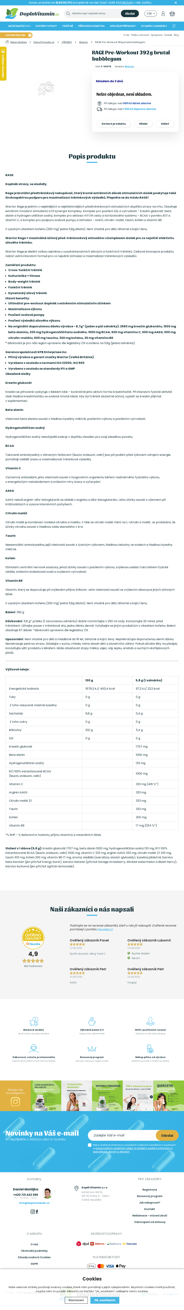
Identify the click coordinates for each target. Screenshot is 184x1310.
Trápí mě (67, 26)
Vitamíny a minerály (154, 26)
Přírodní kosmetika (91, 26)
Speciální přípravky (123, 26)
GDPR (34, 1264)
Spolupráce (157, 35)
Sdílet (165, 124)
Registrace (149, 1189)
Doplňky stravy (46, 26)
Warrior (129, 66)
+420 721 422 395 (25, 1195)
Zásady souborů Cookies (34, 1257)
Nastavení (76, 1300)
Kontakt (168, 35)
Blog (176, 35)
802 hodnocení (33, 966)
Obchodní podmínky (34, 1251)
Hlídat (143, 124)
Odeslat (167, 1135)
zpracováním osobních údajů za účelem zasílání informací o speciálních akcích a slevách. (132, 1150)
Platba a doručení (140, 35)
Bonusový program (149, 1196)
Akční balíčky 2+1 (19, 26)
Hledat (130, 13)
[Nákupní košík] (172, 13)
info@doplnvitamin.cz (34, 1203)
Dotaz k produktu (114, 124)
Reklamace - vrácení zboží (149, 1215)
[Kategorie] (174, 26)
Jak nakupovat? (149, 1202)
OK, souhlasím (104, 1300)
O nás (126, 35)
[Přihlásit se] (163, 13)
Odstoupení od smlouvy (149, 1222)
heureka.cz (105, 929)
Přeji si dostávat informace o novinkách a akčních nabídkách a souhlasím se (134, 1148)
